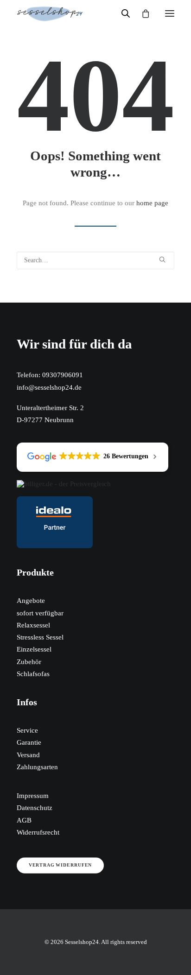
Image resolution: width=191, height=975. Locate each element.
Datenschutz (34, 807)
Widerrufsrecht (38, 832)
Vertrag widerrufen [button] (60, 865)
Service (27, 730)
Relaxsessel (33, 625)
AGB (24, 820)
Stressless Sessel (40, 637)
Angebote (31, 600)
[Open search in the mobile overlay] (121, 13)
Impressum (33, 795)
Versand (28, 755)
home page (152, 203)
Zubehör (29, 661)
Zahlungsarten (37, 767)
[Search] (95, 260)
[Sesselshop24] (50, 13)
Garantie (29, 742)
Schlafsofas (33, 673)
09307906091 (62, 375)
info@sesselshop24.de (49, 387)
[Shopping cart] (141, 13)
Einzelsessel (34, 649)
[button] (169, 13)
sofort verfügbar (40, 613)
